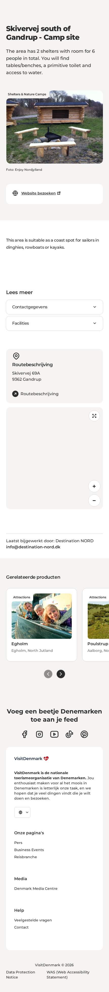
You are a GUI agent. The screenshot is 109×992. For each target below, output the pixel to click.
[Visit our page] (39, 734)
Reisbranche (25, 857)
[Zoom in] (94, 486)
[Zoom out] (94, 500)
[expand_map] (94, 415)
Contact (21, 927)
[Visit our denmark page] (24, 734)
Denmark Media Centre (36, 888)
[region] (54, 458)
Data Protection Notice (20, 975)
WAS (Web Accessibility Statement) (68, 975)
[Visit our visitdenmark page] (54, 734)
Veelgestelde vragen (33, 920)
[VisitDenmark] (31, 758)
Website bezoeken (38, 193)
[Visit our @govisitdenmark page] (69, 734)
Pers (18, 842)
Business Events (29, 850)
